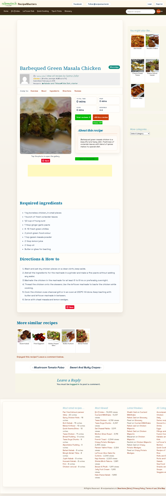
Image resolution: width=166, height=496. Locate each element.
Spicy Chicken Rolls (71, 417)
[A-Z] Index (15, 11)
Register (159, 4)
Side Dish (66, 83)
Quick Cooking (43, 11)
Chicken (160, 415)
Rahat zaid (131, 426)
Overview (34, 91)
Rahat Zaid (131, 417)
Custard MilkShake (103, 415)
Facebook (78, 4)
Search (159, 11)
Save (47, 160)
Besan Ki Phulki (101, 466)
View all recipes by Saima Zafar (63, 75)
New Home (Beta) (125, 488)
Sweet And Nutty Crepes (86, 367)
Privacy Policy (139, 488)
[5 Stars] (40, 78)
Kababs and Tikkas (52, 83)
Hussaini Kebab (69, 461)
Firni (64, 464)
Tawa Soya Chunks (71, 439)
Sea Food (161, 464)
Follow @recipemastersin (98, 4)
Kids (158, 439)
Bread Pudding (69, 436)
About (43, 91)
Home (6, 11)
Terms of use (151, 488)
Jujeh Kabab (68, 458)
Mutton (160, 445)
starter (74, 83)
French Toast (100, 439)
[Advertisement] (70, 45)
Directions (67, 91)
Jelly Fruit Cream (102, 469)
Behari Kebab (68, 450)
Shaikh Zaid (132, 412)
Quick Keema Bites (71, 428)
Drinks (159, 426)
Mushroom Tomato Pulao (48, 367)
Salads (159, 461)
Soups (159, 469)
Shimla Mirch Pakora (103, 461)
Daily (159, 417)
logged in (74, 384)
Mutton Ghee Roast (103, 434)
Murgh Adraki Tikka (71, 453)
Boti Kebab (67, 423)
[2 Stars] (35, 78)
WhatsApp (114, 67)
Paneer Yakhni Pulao (103, 447)
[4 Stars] (39, 78)
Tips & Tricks (56, 11)
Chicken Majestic (144, 442)
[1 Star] (34, 78)
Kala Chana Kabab (102, 475)
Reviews (78, 91)
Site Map (161, 488)
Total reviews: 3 (83, 117)
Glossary (68, 11)
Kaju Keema (100, 458)
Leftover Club (28, 11)
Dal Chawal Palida (102, 428)
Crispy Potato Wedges (105, 442)
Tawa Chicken (69, 434)
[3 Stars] (37, 78)
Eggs (159, 428)
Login (150, 4)
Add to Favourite (86, 159)
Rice (158, 453)
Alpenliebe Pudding (71, 445)
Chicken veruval (69, 466)
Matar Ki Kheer (69, 426)
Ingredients (54, 91)
